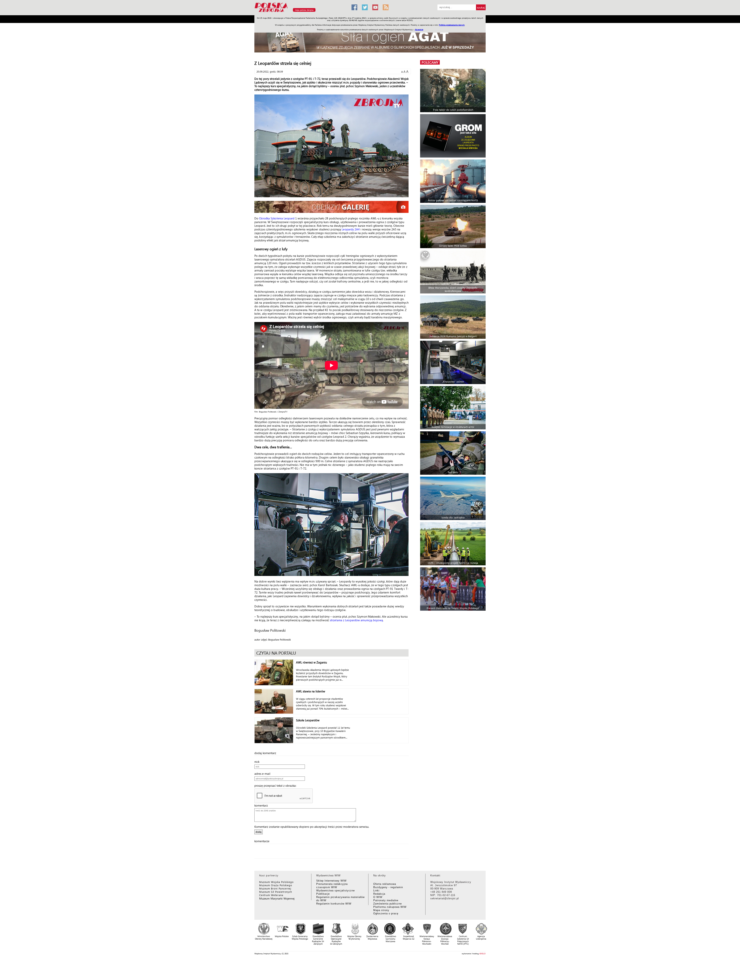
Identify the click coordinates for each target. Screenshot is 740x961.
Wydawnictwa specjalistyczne (335, 890)
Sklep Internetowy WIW (331, 880)
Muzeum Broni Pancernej (275, 888)
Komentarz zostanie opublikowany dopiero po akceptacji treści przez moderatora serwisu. (311, 827)
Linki (376, 890)
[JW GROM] (453, 136)
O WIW (377, 897)
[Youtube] (375, 7)
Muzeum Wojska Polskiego (276, 881)
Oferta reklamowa (384, 884)
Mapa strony (381, 910)
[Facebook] (354, 7)
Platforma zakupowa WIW (389, 906)
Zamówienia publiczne (387, 903)
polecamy (430, 62)
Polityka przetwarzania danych (452, 25)
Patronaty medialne (385, 900)
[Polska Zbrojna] (300, 13)
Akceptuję (419, 29)
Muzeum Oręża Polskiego (275, 885)
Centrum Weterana (271, 895)
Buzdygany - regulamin (388, 887)
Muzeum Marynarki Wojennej (277, 898)
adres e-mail (263, 774)
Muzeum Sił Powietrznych (275, 891)
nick (258, 762)
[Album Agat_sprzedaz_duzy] (370, 39)
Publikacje (323, 893)
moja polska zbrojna (304, 10)
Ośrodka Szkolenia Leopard (276, 218)
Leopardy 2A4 (351, 229)
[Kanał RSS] (385, 7)
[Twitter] (365, 7)
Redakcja (379, 893)
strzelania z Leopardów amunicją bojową (356, 620)
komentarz (262, 805)
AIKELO (482, 953)
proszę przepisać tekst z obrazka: (276, 785)
